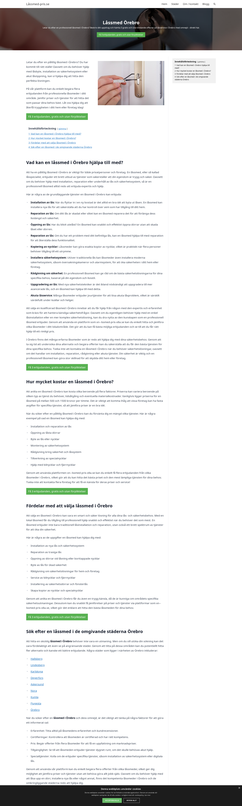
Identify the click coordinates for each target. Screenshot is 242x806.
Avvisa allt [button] (132, 800)
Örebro (35, 709)
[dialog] (121, 795)
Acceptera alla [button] (112, 800)
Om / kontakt (190, 4)
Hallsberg (36, 658)
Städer (175, 4)
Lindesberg (38, 665)
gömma (62, 128)
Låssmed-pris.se (37, 4)
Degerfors (37, 678)
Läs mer (147, 795)
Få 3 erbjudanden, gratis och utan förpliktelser (121, 34)
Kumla (34, 697)
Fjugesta (36, 703)
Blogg (205, 4)
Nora (34, 690)
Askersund (37, 684)
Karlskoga (37, 671)
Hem (164, 4)
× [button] (239, 788)
